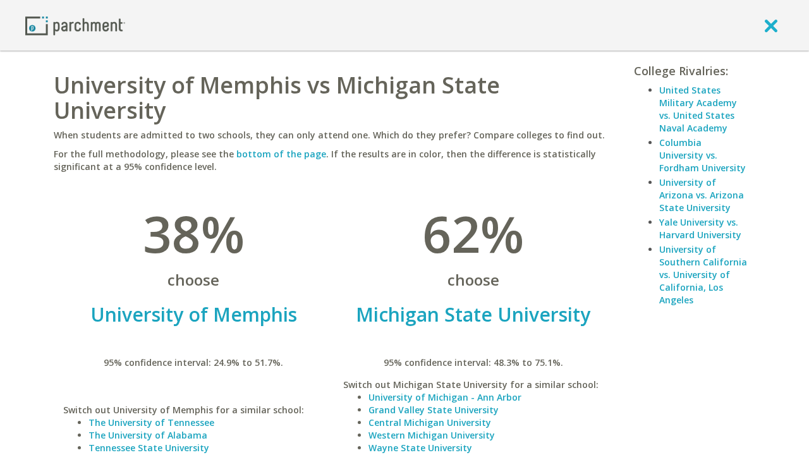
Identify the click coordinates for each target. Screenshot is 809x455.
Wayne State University (420, 448)
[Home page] (75, 25)
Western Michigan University (431, 435)
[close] (771, 25)
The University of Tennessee (151, 422)
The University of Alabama (147, 435)
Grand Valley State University (433, 410)
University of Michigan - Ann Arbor (444, 397)
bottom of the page (281, 154)
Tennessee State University (148, 448)
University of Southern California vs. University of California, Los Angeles (703, 274)
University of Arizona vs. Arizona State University (701, 195)
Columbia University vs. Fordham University (702, 155)
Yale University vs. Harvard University (700, 228)
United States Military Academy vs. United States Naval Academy (698, 109)
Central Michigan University (429, 422)
